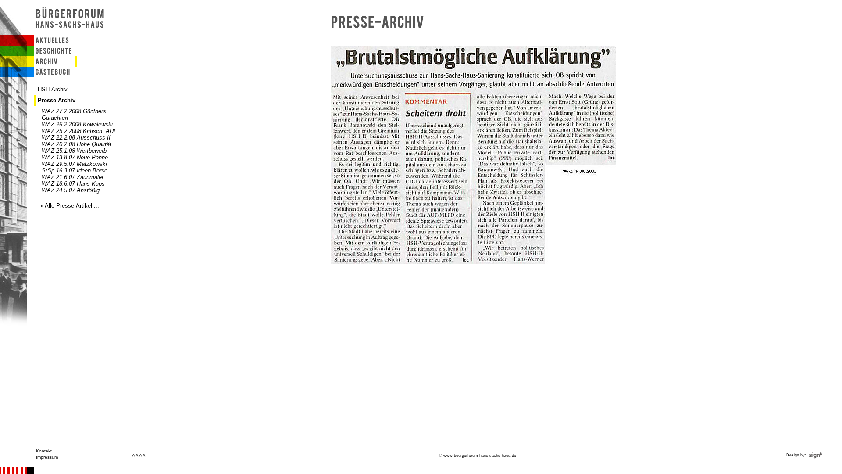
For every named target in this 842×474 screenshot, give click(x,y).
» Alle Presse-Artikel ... (69, 205)
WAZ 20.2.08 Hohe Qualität (76, 144)
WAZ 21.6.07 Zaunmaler (72, 177)
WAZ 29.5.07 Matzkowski (74, 164)
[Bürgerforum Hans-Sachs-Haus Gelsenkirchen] (70, 33)
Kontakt (44, 451)
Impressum (47, 457)
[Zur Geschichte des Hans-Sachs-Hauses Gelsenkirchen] (51, 54)
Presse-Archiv (56, 100)
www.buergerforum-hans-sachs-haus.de (479, 455)
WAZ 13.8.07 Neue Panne (75, 157)
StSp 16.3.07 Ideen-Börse (74, 170)
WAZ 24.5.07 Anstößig (71, 190)
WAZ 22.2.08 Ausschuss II (76, 137)
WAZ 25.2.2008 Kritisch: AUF (79, 131)
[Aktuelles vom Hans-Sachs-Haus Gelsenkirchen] (51, 43)
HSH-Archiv (53, 89)
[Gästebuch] (51, 75)
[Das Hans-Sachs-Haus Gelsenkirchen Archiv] (51, 64)
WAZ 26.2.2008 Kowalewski (77, 124)
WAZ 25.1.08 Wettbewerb (74, 150)
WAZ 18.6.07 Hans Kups (73, 183)
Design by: (796, 455)
